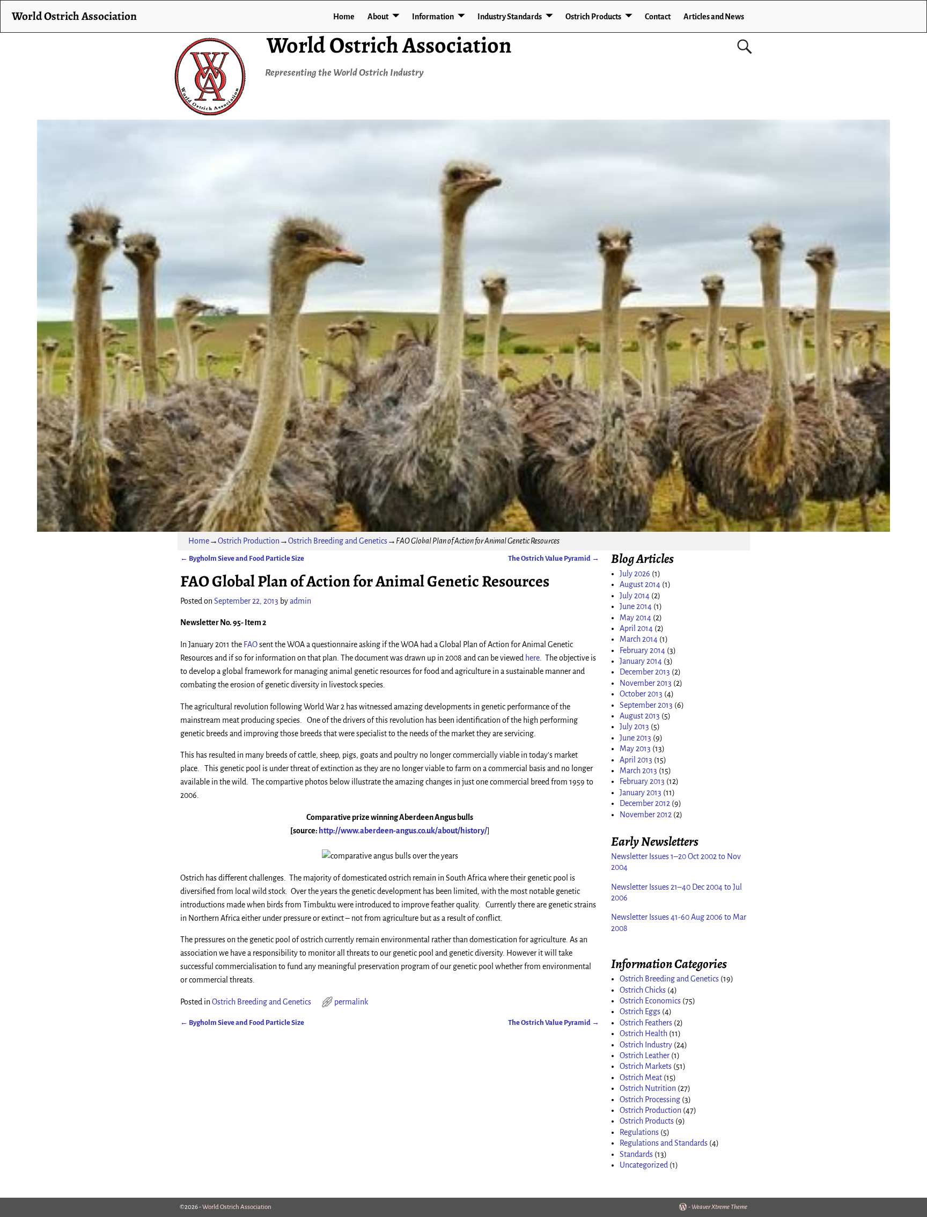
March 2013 (638, 770)
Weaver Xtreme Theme (719, 1207)
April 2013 (636, 760)
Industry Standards (509, 16)
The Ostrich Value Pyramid (553, 558)
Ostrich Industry (646, 1044)
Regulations (639, 1132)
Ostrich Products (593, 16)
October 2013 (641, 694)
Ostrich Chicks (643, 990)
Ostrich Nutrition (648, 1088)
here (532, 658)
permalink (351, 1002)
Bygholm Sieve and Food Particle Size (242, 558)
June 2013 (635, 738)
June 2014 (636, 606)
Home (344, 16)
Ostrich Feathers (646, 1022)
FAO (251, 644)
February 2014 (642, 650)
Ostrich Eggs (640, 1011)
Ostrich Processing (650, 1099)
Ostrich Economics (650, 1000)
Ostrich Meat (641, 1077)
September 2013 (646, 705)
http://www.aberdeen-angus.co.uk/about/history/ (403, 830)
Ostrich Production (248, 541)
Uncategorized (644, 1165)
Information (433, 16)
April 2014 (636, 628)
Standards (636, 1154)
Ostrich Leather (645, 1055)
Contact (658, 16)
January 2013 (640, 792)
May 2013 (635, 748)
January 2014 (641, 661)
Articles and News (713, 16)
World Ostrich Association (389, 45)
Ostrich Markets (646, 1066)
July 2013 (634, 726)
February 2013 (642, 781)
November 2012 (646, 814)
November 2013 (646, 683)
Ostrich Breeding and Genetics (337, 541)
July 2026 (635, 573)
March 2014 (639, 639)
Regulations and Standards (664, 1143)
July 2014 (635, 595)
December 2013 (645, 672)
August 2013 (640, 716)
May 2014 (635, 617)
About (377, 16)
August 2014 (640, 584)
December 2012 (645, 803)
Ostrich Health (643, 1033)
